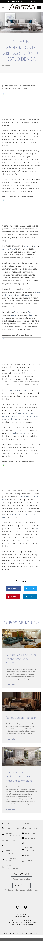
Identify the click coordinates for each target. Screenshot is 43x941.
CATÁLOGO (31, 2)
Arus (31, 496)
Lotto (4, 499)
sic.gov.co (35, 933)
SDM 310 (22, 433)
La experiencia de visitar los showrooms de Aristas (21, 659)
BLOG (23, 2)
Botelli (19, 324)
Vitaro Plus (27, 246)
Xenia (37, 528)
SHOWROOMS (14, 2)
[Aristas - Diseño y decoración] (21, 7)
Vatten (19, 295)
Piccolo (26, 295)
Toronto (36, 496)
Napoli (24, 281)
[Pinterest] (26, 907)
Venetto (12, 249)
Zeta (29, 312)
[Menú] (3, 7)
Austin (16, 390)
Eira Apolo (26, 514)
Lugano (13, 315)
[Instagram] (18, 907)
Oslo (30, 315)
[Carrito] (39, 7)
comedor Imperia (10, 419)
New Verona (24, 496)
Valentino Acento (16, 514)
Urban (36, 246)
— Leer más (10, 684)
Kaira (27, 390)
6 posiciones (9, 295)
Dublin (17, 531)
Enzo (16, 312)
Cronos (37, 292)
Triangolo (13, 433)
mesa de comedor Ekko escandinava (24, 416)
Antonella (5, 249)
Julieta (21, 390)
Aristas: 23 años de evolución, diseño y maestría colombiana (19, 776)
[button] (13, 588)
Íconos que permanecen (21, 717)
